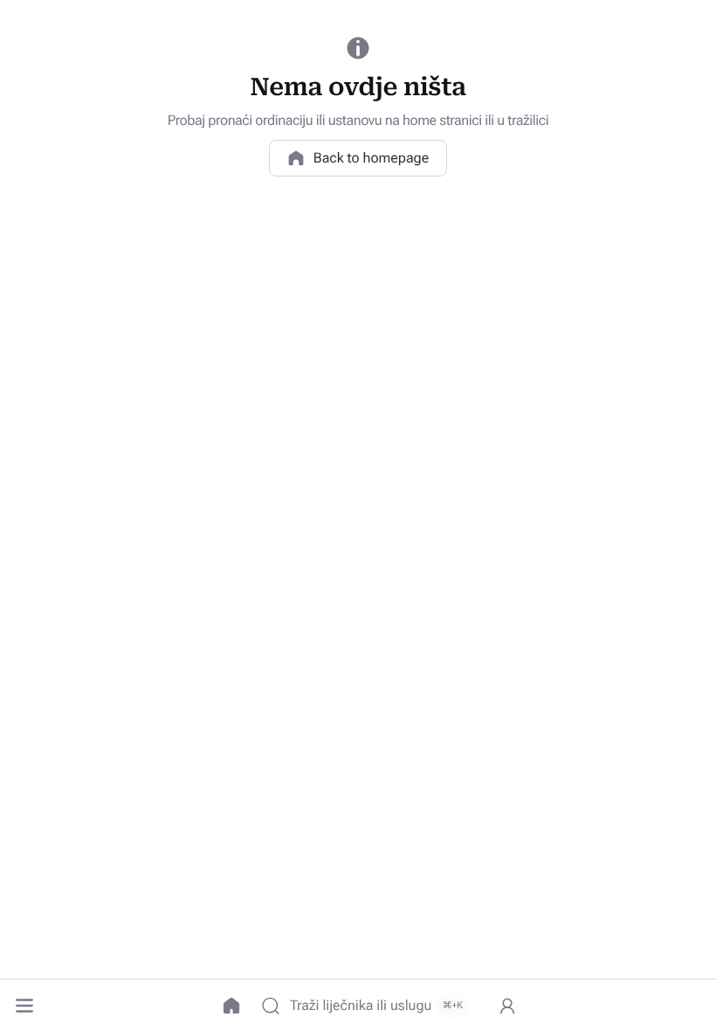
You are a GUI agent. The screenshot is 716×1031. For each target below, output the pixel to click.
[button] (24, 1005)
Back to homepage (371, 157)
